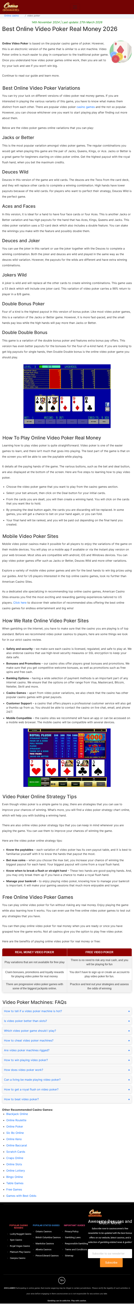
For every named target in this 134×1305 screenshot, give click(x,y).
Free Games (14, 1189)
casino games (86, 107)
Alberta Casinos (43, 1249)
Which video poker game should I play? (30, 1030)
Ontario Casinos (44, 1231)
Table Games (14, 1183)
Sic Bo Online (15, 1133)
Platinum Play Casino (20, 1252)
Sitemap (69, 1255)
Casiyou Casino (17, 1258)
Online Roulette (16, 1120)
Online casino (11, 15)
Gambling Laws (73, 1237)
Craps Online (14, 1158)
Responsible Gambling (76, 1243)
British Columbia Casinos (48, 1237)
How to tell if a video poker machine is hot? (33, 1011)
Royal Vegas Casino (20, 1246)
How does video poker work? (23, 1070)
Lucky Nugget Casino (20, 1234)
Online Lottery (15, 1170)
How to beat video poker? (21, 1099)
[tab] (67, 1011)
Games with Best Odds (21, 1195)
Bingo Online (14, 1177)
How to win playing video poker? (26, 1060)
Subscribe (111, 1262)
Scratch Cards (15, 1151)
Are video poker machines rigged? (26, 1050)
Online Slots (14, 1164)
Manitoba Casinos (45, 1243)
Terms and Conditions (76, 1249)
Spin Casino (16, 1240)
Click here (20, 602)
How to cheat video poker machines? (28, 1040)
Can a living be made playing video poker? (32, 1079)
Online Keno (14, 1139)
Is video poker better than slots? (25, 1021)
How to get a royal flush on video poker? (31, 1089)
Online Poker (14, 1126)
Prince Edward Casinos (47, 1255)
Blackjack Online (17, 1114)
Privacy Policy (71, 1231)
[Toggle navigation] (75, 7)
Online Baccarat (16, 1145)
